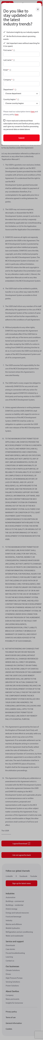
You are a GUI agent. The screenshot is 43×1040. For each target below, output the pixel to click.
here (33, 111)
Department (8, 89)
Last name (8, 60)
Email (6, 70)
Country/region (10, 99)
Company (7, 79)
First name (8, 50)
